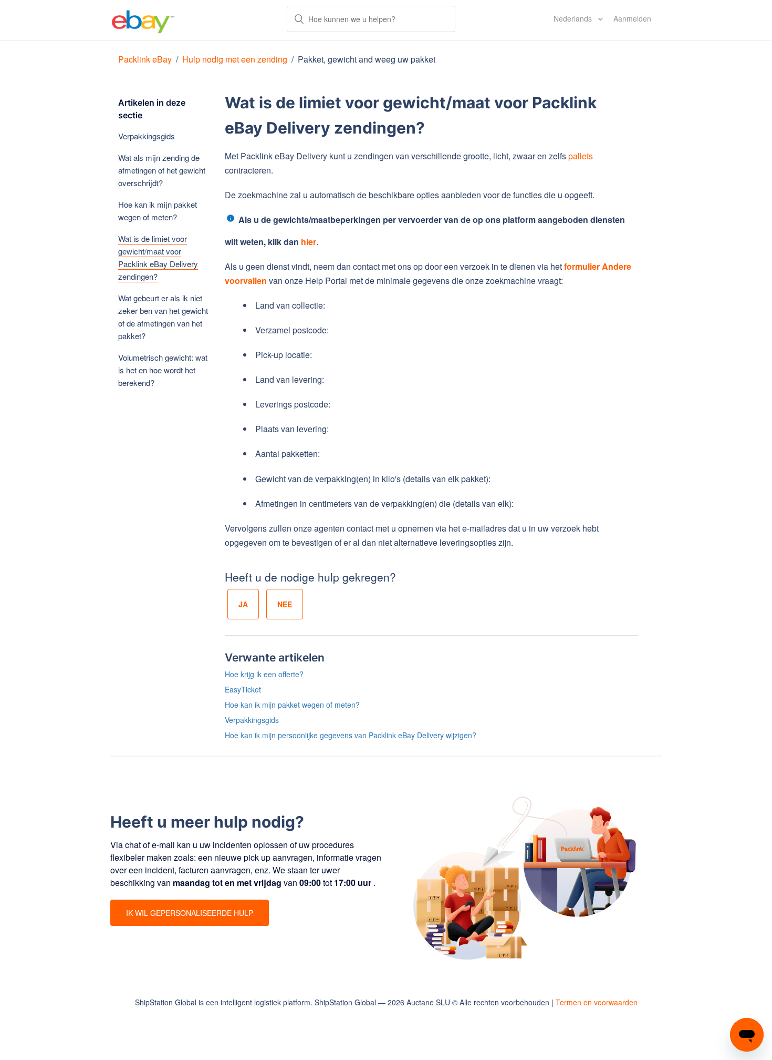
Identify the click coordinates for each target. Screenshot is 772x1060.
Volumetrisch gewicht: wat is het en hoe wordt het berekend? (162, 370)
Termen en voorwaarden (597, 1002)
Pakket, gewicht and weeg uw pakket (366, 59)
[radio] (243, 604)
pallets (580, 156)
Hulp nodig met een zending (234, 59)
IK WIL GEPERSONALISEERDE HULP (189, 913)
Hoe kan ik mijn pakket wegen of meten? (157, 210)
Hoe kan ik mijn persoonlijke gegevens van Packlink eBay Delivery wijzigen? (350, 735)
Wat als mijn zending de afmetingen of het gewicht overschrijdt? (161, 170)
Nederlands (574, 18)
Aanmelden (632, 18)
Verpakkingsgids (146, 135)
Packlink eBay (145, 59)
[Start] (143, 20)
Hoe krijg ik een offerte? (264, 674)
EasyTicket (243, 689)
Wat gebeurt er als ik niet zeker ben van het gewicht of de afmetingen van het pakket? (163, 316)
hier (308, 242)
